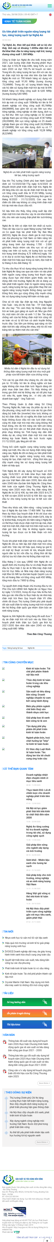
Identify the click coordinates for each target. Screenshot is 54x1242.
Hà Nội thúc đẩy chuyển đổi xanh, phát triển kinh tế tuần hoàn (29, 1114)
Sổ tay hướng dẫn (16, 1002)
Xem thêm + (44, 1083)
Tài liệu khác (13, 1024)
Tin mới (8, 931)
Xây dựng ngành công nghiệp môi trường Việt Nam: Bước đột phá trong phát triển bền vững (29, 1124)
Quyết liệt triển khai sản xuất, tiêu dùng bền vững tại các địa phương (27, 962)
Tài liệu (8, 993)
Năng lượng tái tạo (15, 648)
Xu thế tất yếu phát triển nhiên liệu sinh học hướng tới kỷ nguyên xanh (29, 1134)
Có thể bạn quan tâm (18, 768)
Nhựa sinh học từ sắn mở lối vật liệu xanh (26, 937)
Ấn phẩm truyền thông (18, 1013)
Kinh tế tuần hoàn (17, 21)
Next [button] (50, 1157)
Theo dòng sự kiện (18, 1092)
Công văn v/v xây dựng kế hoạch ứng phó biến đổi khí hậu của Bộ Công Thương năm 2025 (29, 1073)
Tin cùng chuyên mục (18, 662)
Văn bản (9, 1034)
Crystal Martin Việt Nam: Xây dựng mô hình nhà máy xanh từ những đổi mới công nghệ (27, 984)
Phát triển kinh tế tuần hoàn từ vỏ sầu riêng (27, 968)
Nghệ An (31, 648)
